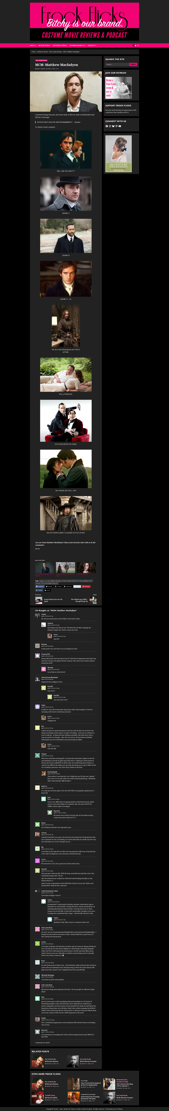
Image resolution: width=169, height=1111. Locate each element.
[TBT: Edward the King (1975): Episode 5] (109, 1084)
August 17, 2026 (86, 1064)
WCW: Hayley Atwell (82, 574)
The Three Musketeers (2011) (84, 581)
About (32, 45)
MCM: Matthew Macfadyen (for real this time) (44, 574)
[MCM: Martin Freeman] (73, 1061)
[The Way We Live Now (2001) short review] (65, 567)
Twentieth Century (50, 1095)
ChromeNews (110, 1109)
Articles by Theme (59, 45)
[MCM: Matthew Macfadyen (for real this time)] (44, 567)
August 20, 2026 (122, 1088)
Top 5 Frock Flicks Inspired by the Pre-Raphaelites (91, 1084)
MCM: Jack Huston (51, 1061)
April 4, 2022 (51, 69)
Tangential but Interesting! (88, 1094)
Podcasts (91, 45)
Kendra (56, 634)
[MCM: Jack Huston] (38, 1061)
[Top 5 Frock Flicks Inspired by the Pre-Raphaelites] (73, 1084)
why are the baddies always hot (50, 583)
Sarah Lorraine (41, 69)
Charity (43, 859)
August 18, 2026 (86, 1101)
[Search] (138, 45)
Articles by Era (43, 45)
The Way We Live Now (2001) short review (65, 574)
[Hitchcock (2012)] (38, 1098)
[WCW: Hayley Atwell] (86, 567)
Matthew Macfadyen (56, 581)
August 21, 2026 (86, 1087)
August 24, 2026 (51, 1064)
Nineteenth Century (122, 1079)
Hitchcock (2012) (51, 1098)
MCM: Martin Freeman (88, 1061)
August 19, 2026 (51, 1100)
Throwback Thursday (122, 1082)
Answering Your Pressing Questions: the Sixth (90, 1098)
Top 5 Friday (84, 1081)
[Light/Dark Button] (134, 45)
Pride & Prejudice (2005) (69, 581)
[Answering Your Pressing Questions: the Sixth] (73, 1098)
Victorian (38, 583)
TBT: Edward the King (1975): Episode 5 (125, 1085)
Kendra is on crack (44, 581)
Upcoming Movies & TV (77, 45)
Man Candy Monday (41, 60)
